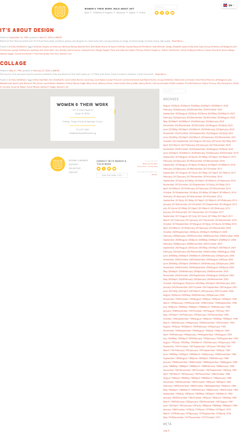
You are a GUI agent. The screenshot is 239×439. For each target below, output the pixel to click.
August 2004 (217, 267)
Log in (166, 430)
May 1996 (222, 318)
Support (132, 12)
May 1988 (178, 366)
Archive (142, 12)
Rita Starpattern (224, 83)
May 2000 (191, 294)
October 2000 (226, 291)
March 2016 (216, 180)
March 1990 (200, 354)
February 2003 (191, 279)
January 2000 (217, 294)
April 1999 (231, 298)
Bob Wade (96, 46)
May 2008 (208, 239)
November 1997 (185, 310)
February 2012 (222, 208)
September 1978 (212, 413)
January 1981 (190, 405)
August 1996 (200, 318)
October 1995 (227, 322)
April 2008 (218, 239)
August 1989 (186, 358)
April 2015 (168, 188)
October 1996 (170, 318)
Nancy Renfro (145, 83)
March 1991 (169, 350)
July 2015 (215, 184)
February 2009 (170, 235)
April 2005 (188, 263)
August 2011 (186, 216)
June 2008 (198, 239)
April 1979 (225, 409)
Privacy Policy (152, 166)
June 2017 (198, 172)
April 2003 (178, 279)
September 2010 (185, 223)
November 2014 (222, 188)
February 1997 (191, 314)
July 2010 (211, 223)
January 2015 (207, 188)
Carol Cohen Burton (74, 79)
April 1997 (178, 314)
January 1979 (197, 413)
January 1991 (197, 350)
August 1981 (226, 401)
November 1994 (171, 330)
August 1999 (200, 298)
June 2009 (199, 231)
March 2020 (190, 152)
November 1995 (212, 322)
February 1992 (215, 342)
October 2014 (170, 192)
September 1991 (202, 346)
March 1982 (169, 401)
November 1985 (188, 381)
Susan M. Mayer (18, 87)
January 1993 (214, 338)
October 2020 (187, 148)
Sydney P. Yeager (48, 87)
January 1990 (212, 354)
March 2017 (230, 172)
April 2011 (228, 216)
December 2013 (199, 196)
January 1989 (170, 362)
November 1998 (197, 302)
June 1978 (226, 413)
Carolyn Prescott (114, 79)
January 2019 (184, 160)
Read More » (178, 41)
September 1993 (210, 334)
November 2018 (216, 160)
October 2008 (232, 235)
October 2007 (215, 243)
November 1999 (171, 298)
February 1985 (170, 385)
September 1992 (229, 338)
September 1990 (212, 350)
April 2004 (178, 271)
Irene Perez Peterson (205, 79)
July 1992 (180, 342)
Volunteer (75, 168)
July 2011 (197, 216)
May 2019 (208, 156)
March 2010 (180, 227)
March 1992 (201, 342)
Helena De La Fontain (184, 79)
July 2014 (199, 192)
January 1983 (170, 397)
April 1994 (168, 334)
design (169, 46)
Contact (73, 172)
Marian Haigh (79, 83)
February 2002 (228, 283)
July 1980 (202, 405)
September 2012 (215, 204)
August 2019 (186, 156)
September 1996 (185, 318)
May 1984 (168, 389)
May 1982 (232, 397)
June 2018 (207, 164)
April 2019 (218, 156)
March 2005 (200, 263)
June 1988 (168, 366)
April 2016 (205, 180)
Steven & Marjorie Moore (192, 50)
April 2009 (210, 231)
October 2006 (215, 251)
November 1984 (186, 385)
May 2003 (168, 279)
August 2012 (230, 204)
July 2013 (185, 200)
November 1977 (198, 417)
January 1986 (224, 377)
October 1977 (213, 417)
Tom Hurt (54, 53)
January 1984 (217, 389)
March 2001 (200, 291)
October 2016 (215, 176)
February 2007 (170, 251)
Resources (121, 12)
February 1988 (213, 366)
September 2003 (202, 275)
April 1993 (187, 338)
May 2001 (178, 291)
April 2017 (218, 172)
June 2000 (181, 294)
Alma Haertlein (41, 79)
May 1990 (178, 354)
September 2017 (171, 172)
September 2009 (185, 231)
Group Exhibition (212, 46)
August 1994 (203, 330)
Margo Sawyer (102, 50)
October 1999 (187, 298)
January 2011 (197, 220)
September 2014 (185, 192)
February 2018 (170, 168)
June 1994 (224, 330)
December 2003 (220, 271)
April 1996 (232, 318)
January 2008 (184, 243)
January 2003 (205, 279)
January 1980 (170, 409)
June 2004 (229, 267)
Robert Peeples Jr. (152, 50)
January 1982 (197, 401)
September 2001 (215, 287)
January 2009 (184, 235)
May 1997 (168, 314)
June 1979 (205, 409)
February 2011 (182, 220)
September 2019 (171, 156)
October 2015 (187, 184)
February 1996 (182, 322)
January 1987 (192, 373)
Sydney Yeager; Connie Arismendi (15, 53)
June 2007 (198, 247)
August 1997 (213, 310)
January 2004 (205, 271)
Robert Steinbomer (171, 50)
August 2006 (228, 251)
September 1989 (171, 358)
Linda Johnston (88, 50)
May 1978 (168, 417)
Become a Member (78, 160)
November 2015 (171, 184)
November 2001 (185, 287)
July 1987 (232, 370)
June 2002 (195, 283)
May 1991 (226, 346)
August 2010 (200, 223)
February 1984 (203, 389)
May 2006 (178, 255)
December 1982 (185, 397)
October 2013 (215, 196)
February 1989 (221, 358)
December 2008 (199, 235)
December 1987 (171, 370)
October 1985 (203, 381)
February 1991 (182, 350)
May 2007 (208, 247)
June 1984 (231, 385)
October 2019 (231, 152)
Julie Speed (13, 83)
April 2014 (219, 192)
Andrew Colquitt (41, 46)
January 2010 (207, 227)
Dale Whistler (158, 46)
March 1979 (169, 413)
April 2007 (218, 247)
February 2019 (170, 160)
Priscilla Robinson (193, 83)
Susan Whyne (33, 87)
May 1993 (177, 338)
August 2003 (217, 275)
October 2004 (187, 267)
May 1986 (190, 377)
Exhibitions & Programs (103, 12)
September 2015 (202, 184)
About (87, 12)
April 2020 (178, 152)
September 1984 (217, 385)
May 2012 (188, 208)
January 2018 (184, 168)
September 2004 (202, 267)
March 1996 (169, 322)
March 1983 (226, 393)
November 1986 (207, 373)
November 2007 (199, 243)
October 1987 (203, 370)
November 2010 (228, 220)
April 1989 (208, 358)
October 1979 (184, 409)
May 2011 (218, 216)
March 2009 (221, 231)
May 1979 (215, 409)
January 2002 (170, 287)
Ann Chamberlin (56, 79)
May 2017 (208, 172)
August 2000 (169, 294)
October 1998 (213, 302)
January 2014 (184, 196)
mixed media (120, 83)
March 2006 (200, 255)
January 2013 (170, 204)
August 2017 (186, 172)
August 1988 (230, 362)
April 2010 (168, 227)
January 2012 (170, 212)
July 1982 (211, 397)
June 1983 (195, 393)
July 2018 (197, 164)
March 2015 (180, 188)
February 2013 (229, 200)
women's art (66, 53)
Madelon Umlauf (64, 83)
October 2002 (170, 283)
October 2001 (200, 287)
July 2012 (168, 208)
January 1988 (227, 366)
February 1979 (182, 413)
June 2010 (221, 223)
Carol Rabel (99, 79)
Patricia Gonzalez (161, 83)
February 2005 (213, 263)
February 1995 (205, 326)
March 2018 (229, 164)
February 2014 (170, 196)
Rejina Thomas (136, 50)
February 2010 (193, 227)
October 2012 (200, 204)
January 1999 (182, 302)
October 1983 (231, 389)
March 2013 (216, 200)
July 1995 (180, 326)
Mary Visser (92, 83)
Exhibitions (22, 46)
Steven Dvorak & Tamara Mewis (220, 50)
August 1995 (169, 326)
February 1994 (181, 334)
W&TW (58, 37)
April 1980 (232, 405)
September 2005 (202, 259)
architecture (56, 46)
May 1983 (205, 393)
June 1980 (212, 405)
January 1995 (219, 326)
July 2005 (228, 259)
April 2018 (218, 164)
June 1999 (221, 298)
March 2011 (169, 220)
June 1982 (221, 397)
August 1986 (169, 377)
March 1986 (212, 377)
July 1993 (168, 338)
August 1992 (169, 342)
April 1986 (200, 377)
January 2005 (227, 263)
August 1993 (225, 334)
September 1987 (218, 370)
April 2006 (188, 255)
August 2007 (186, 247)
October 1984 (202, 385)
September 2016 (171, 180)
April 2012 (198, 208)
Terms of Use (142, 166)
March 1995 (191, 326)
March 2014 (230, 192)
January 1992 (229, 342)
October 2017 (215, 168)
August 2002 (183, 283)
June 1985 (215, 381)
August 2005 (217, 259)
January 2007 (184, 251)
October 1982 (200, 397)
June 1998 (178, 306)
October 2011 (217, 212)
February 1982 (182, 401)
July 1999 (211, 298)
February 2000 (203, 294)
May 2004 (168, 271)
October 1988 (200, 362)
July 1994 (214, 330)
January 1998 (170, 310)
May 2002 (205, 283)
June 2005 (168, 263)
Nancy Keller (132, 83)
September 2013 (171, 200)
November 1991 (171, 346)
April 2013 (205, 200)
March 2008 (230, 239)
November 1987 (188, 370)
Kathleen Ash (37, 50)
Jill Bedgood (226, 46)
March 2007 (230, 247)
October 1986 (223, 373)
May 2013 (195, 200)
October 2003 (187, 275)
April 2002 (215, 283)
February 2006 (213, 255)
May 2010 (232, 223)
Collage (13, 63)
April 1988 (188, 366)
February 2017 (170, 176)
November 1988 (185, 362)
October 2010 (170, 223)
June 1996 (212, 318)
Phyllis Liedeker (177, 83)
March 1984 (190, 389)
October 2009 (170, 231)
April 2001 (188, 291)
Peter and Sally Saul (119, 50)
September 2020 (202, 148)
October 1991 (187, 346)
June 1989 (198, 358)
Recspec (154, 174)
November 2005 (171, 259)
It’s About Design (27, 30)
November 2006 (199, 251)
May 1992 (190, 342)
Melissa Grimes (105, 83)
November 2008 (216, 235)
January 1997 (205, 314)
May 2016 (195, 180)
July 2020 (228, 148)
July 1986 (180, 377)
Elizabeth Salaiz (180, 46)
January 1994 (195, 334)
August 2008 (186, 239)
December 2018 (199, 160)
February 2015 (193, 188)
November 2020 (171, 148)
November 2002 (220, 279)
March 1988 (200, 366)
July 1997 (225, 310)
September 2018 (171, 164)
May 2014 (209, 192)
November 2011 (201, 212)
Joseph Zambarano (21, 50)
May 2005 (178, 263)
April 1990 (188, 354)
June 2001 (168, 291)
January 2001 (212, 291)
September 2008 (171, 239)
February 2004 (191, 271)
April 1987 (168, 373)
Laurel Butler (50, 83)
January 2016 (229, 180)
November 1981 (212, 401)
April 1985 (226, 381)
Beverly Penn (84, 46)
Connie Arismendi (130, 79)
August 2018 (186, 164)
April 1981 (178, 405)
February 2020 (203, 152)
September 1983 (171, 393)
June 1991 (216, 346)
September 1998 (228, 302)
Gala (201, 46)
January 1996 (197, 322)
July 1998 (168, 306)
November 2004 (171, 267)
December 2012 (185, 204)
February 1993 (200, 338)
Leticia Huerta (73, 50)
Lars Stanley (60, 50)
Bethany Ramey (69, 46)
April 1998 (198, 306)
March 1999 (169, 302)
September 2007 (171, 247)
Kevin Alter (49, 50)
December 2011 (185, 212)
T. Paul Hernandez (40, 53)
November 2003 (171, 275)
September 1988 (215, 362)
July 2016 (185, 180)
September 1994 (188, 330)
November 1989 (227, 354)
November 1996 (220, 314)
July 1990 (225, 350)
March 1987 (180, 373)
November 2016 (199, 176)
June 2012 (178, 208)
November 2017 (199, 168)
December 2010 (212, 220)
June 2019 (198, 156)
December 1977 (181, 417)
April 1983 (215, 393)
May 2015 (225, 184)
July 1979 (195, 409)
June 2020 (168, 152)
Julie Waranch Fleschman (31, 83)
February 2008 (170, 243)
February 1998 (222, 306)
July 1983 (185, 393)
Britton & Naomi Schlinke (113, 46)
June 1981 (168, 405)
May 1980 (222, 405)
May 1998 (188, 306)
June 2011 (207, 216)
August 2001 (230, 287)
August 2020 (217, 148)
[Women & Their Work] (60, 10)
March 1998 (209, 306)
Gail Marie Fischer (148, 79)
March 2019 (230, 156)
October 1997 (200, 310)
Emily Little (193, 46)
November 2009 (222, 227)
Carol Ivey (88, 79)
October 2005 (187, 259)
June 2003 (229, 275)
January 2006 (227, 255)
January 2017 (184, 176)
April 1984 (178, 389)
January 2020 (217, 152)
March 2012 (209, 208)
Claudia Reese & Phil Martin (139, 46)
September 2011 (171, 216)
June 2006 (168, 255)
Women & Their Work (150, 164)
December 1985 (171, 381)
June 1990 (168, 354)
